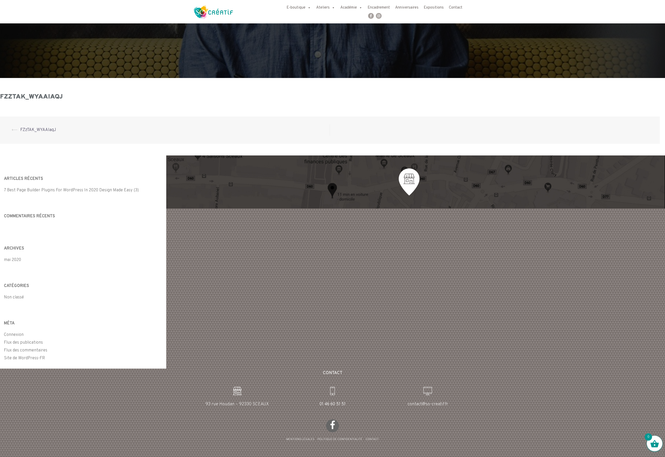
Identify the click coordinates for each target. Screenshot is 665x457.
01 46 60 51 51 (332, 404)
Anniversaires (406, 7)
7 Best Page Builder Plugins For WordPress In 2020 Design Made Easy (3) (71, 190)
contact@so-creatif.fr (428, 404)
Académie (348, 7)
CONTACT (372, 439)
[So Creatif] (208, 11)
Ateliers (323, 7)
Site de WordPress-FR (24, 358)
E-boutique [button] (296, 7)
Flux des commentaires (25, 350)
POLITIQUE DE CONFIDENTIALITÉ (339, 439)
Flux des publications (23, 342)
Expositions (434, 7)
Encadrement (379, 7)
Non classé (14, 297)
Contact (455, 7)
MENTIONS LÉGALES (300, 439)
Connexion (14, 334)
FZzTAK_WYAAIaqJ (38, 130)
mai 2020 (12, 260)
